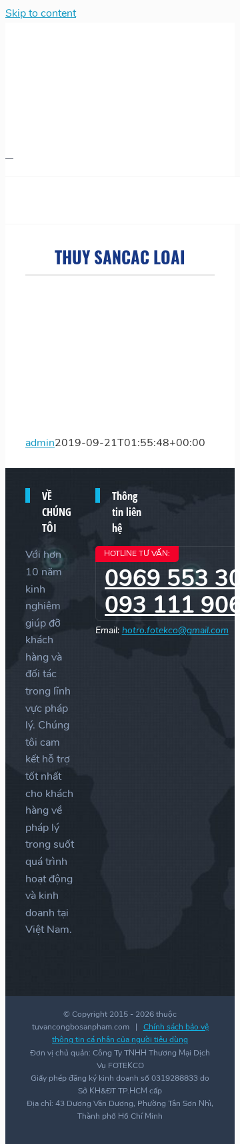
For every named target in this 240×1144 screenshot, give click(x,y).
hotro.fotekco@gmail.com (175, 630)
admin (40, 442)
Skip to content (40, 13)
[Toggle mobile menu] (9, 154)
